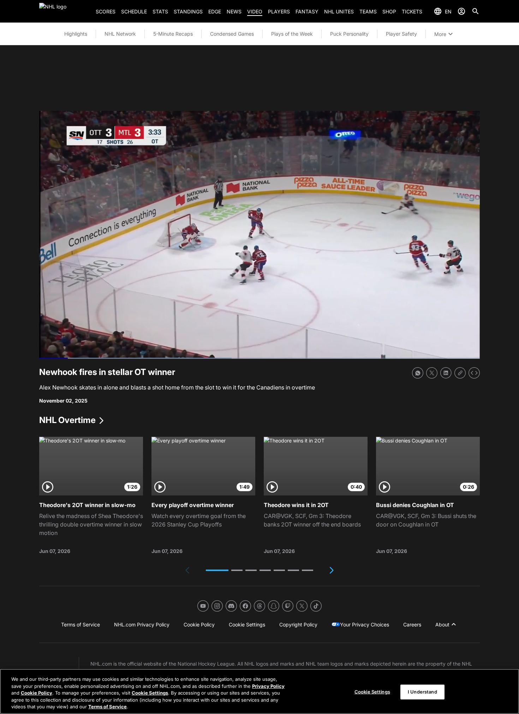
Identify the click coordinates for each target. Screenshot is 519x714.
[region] (259, 691)
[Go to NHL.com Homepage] (64, 11)
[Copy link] (460, 373)
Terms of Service (107, 706)
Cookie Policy (36, 693)
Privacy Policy (268, 686)
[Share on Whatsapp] (417, 373)
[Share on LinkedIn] (446, 373)
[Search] (475, 11)
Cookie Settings (150, 693)
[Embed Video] (474, 373)
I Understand (422, 692)
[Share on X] (431, 373)
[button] (217, 570)
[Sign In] (461, 11)
